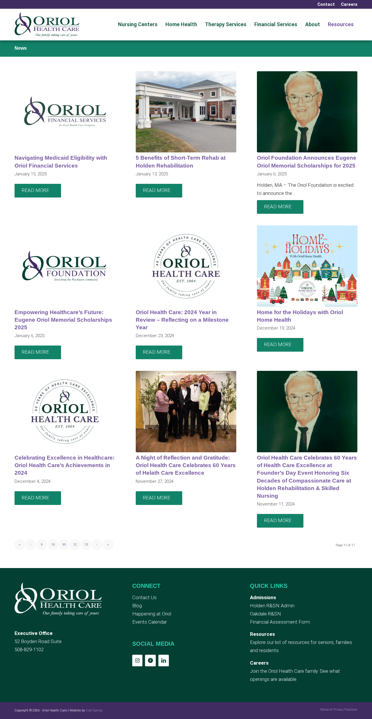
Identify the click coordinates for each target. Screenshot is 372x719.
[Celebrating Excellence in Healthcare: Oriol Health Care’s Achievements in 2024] (65, 411)
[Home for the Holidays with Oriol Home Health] (307, 266)
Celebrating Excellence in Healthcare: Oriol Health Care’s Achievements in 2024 (65, 465)
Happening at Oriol (151, 614)
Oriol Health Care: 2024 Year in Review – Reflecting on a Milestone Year (182, 319)
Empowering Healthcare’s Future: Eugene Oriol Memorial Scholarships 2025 (63, 319)
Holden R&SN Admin (272, 605)
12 (75, 545)
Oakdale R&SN (265, 614)
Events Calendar (149, 622)
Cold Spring (94, 710)
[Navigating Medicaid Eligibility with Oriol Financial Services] (65, 112)
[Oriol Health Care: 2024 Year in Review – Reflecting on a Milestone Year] (186, 266)
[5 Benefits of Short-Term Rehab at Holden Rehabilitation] (186, 112)
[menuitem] (326, 4)
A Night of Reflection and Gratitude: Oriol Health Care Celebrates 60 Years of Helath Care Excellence (186, 465)
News (21, 48)
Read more (35, 190)
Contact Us (144, 597)
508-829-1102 (29, 649)
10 (53, 545)
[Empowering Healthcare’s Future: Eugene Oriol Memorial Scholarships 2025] (65, 266)
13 (86, 545)
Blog (137, 605)
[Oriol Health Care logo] (47, 24)
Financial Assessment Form (280, 622)
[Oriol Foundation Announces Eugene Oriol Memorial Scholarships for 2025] (307, 112)
